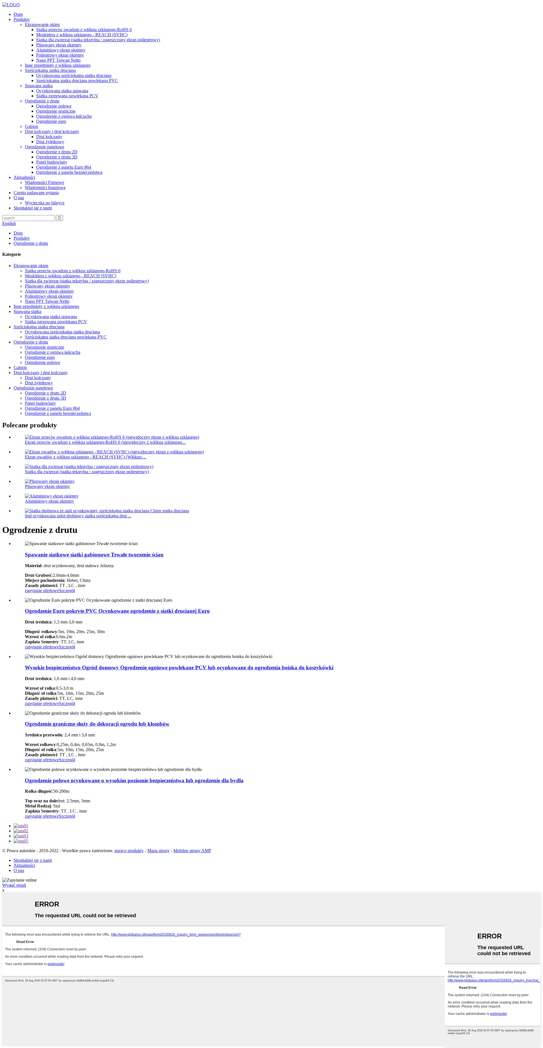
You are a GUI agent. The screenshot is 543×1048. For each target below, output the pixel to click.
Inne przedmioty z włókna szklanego (57, 65)
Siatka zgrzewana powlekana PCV (67, 95)
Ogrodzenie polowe (54, 106)
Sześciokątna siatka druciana (50, 70)
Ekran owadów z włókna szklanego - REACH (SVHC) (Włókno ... (85, 457)
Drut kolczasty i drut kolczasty (52, 131)
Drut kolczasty (49, 136)
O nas (19, 197)
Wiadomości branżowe (45, 187)
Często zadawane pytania (36, 192)
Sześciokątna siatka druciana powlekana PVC (77, 80)
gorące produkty (129, 850)
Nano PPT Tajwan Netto (58, 60)
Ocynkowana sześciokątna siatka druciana (73, 75)
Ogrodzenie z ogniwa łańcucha (64, 116)
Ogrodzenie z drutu (42, 100)
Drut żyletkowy (50, 141)
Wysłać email (14, 885)
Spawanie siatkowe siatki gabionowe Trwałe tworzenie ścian (94, 555)
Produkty (22, 19)
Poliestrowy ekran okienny (60, 55)
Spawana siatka (39, 85)
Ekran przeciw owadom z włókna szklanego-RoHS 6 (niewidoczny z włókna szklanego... (105, 442)
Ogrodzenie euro (51, 121)
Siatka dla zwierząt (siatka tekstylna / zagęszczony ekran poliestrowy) (98, 39)
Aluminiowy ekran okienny (60, 50)
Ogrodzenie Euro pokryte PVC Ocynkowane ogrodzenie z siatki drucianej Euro (117, 611)
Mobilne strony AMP (192, 850)
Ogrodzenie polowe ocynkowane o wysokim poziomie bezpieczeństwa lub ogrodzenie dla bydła (134, 780)
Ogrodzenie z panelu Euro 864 (63, 167)
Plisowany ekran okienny (58, 44)
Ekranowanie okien (42, 24)
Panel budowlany (51, 162)
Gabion (31, 126)
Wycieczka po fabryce (44, 202)
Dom (18, 14)
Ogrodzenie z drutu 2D (56, 151)
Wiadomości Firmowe (44, 182)
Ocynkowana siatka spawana (62, 90)
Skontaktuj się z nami (33, 207)
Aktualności (24, 177)
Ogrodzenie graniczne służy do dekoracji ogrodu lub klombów (97, 724)
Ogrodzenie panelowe (44, 146)
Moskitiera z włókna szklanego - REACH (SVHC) (82, 34)
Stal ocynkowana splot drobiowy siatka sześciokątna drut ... (78, 515)
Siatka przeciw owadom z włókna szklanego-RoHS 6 (84, 29)
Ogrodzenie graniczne (56, 111)
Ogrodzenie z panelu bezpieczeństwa (69, 172)
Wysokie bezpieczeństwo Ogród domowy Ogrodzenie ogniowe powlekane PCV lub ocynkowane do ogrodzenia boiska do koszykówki (179, 667)
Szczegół (67, 590)
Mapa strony (158, 850)
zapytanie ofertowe (42, 590)
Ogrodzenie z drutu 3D (56, 157)
